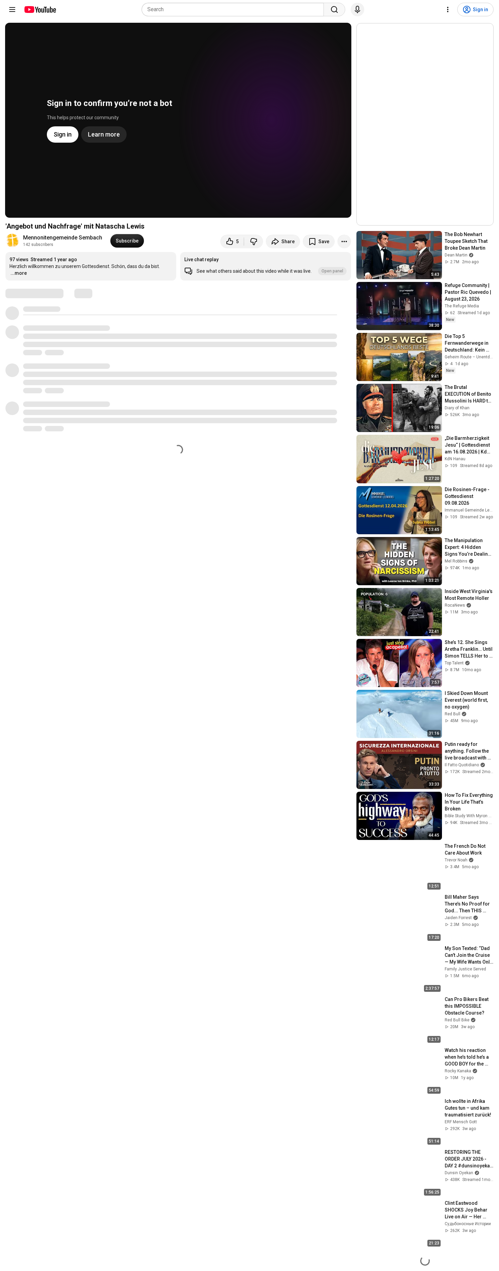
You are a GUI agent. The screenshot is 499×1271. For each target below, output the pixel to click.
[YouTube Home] (40, 9)
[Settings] (448, 9)
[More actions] (344, 241)
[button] (265, 266)
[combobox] (234, 9)
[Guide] (12, 9)
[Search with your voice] (357, 9)
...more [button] (19, 273)
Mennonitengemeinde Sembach (62, 237)
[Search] (334, 9)
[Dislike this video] (253, 241)
